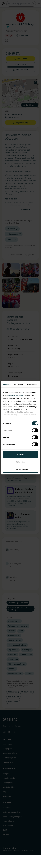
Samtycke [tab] (6, 384)
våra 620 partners (15, 396)
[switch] (35, 430)
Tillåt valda (20, 462)
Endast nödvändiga (20, 469)
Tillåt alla (20, 454)
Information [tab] (18, 384)
